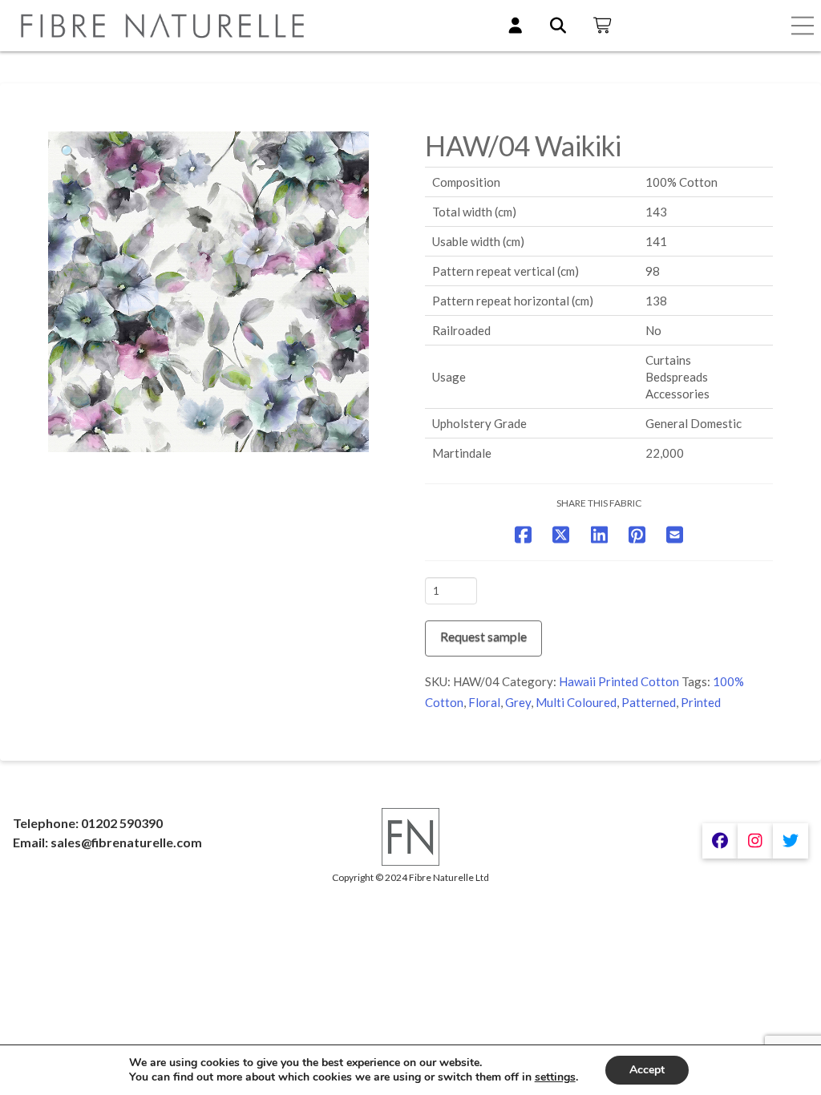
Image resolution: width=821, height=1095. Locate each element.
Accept (647, 1069)
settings (555, 1077)
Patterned (648, 702)
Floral (484, 702)
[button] (802, 25)
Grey (518, 702)
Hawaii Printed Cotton (619, 681)
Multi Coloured (576, 702)
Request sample (483, 636)
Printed (701, 702)
